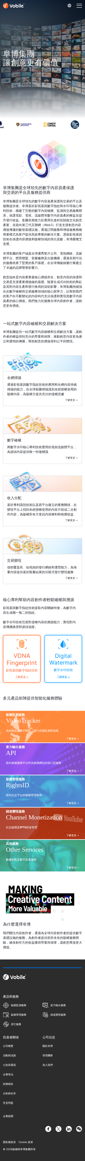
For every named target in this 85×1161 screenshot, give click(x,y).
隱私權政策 (9, 1142)
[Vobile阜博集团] (13, 6)
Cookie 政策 (26, 1142)
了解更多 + (71, 400)
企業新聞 (8, 1116)
